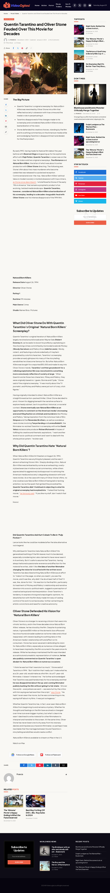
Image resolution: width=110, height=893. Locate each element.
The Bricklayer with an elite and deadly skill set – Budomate (61, 849)
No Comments (54, 40)
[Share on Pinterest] (22, 48)
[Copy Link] (27, 48)
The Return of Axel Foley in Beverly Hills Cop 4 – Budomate (96, 52)
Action (44, 5)
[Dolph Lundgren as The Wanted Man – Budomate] (79, 128)
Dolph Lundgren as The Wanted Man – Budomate (95, 126)
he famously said (27, 493)
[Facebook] (6, 105)
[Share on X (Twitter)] (18, 48)
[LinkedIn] (6, 115)
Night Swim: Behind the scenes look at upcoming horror (95, 27)
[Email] (6, 126)
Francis (13, 40)
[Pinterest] (6, 121)
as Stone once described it (24, 182)
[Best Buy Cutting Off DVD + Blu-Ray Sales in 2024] (35, 801)
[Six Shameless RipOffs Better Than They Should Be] (79, 68)
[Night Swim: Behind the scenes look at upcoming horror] (79, 30)
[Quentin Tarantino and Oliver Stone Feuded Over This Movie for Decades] (35, 73)
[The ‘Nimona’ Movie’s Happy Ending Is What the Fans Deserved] (13, 801)
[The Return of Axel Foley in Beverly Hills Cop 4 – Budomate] (79, 55)
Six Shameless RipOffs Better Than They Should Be (96, 65)
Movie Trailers (59, 5)
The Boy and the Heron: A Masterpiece (61, 863)
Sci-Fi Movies (68, 5)
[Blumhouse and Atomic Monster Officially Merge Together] (90, 94)
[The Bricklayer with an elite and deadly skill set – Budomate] (45, 851)
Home (37, 5)
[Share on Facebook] (13, 48)
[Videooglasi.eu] (16, 5)
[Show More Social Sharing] (31, 48)
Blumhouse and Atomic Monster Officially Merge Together (89, 109)
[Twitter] (6, 110)
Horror (51, 5)
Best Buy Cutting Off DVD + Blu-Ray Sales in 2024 (35, 812)
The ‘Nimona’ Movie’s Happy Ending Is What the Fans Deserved (12, 814)
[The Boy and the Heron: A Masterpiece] (45, 866)
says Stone (55, 692)
